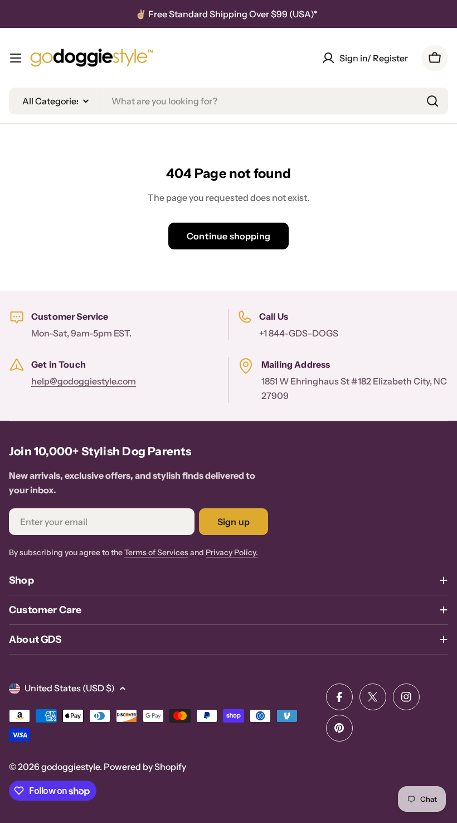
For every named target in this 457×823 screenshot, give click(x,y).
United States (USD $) (70, 688)
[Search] (432, 101)
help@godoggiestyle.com (83, 381)
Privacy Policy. (232, 552)
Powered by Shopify (145, 766)
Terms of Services (156, 552)
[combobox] (228, 101)
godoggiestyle (70, 766)
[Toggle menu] (15, 58)
